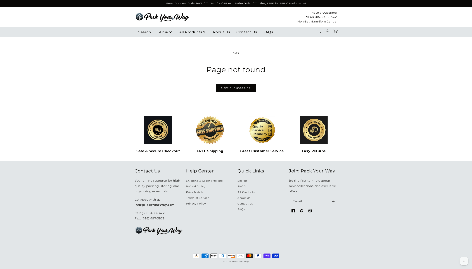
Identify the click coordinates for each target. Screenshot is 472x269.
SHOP (163, 32)
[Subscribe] (333, 201)
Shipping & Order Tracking (204, 180)
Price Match (194, 192)
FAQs (268, 32)
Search (144, 32)
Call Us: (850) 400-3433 (320, 17)
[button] (319, 31)
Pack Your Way (240, 261)
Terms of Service (197, 198)
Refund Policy (195, 186)
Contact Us (246, 32)
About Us (221, 32)
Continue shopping (236, 88)
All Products (190, 32)
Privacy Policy (196, 203)
